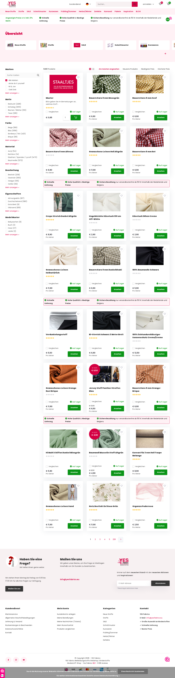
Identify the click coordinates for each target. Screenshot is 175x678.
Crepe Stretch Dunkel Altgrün (61, 216)
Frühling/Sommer (68, 11)
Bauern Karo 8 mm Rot (143, 151)
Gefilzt (13, 184)
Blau (12, 130)
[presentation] (160, 53)
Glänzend (14, 207)
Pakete (118, 11)
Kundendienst (75, 4)
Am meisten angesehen (109, 69)
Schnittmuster (39, 11)
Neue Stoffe (10, 11)
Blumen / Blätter (17, 110)
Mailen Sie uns (14, 588)
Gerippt (13, 181)
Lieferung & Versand (13, 621)
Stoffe (21, 11)
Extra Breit (14, 204)
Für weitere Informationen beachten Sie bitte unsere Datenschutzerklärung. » (88, 676)
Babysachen (15, 222)
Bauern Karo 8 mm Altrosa (59, 151)
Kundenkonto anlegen (66, 614)
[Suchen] (135, 4)
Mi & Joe (12, 86)
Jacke (12, 231)
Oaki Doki (12, 89)
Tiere (12, 113)
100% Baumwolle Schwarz (145, 269)
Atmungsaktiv (16, 198)
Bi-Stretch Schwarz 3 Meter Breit (106, 334)
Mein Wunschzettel (65, 625)
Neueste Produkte (130, 69)
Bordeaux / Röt (17, 133)
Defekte (97, 11)
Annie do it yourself (16, 83)
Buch (11, 225)
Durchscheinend (17, 201)
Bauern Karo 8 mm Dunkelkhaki (105, 269)
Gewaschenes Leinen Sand (60, 506)
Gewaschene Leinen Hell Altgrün (106, 151)
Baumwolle (15, 160)
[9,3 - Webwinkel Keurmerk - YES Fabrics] (167, 659)
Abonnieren (160, 583)
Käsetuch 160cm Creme (144, 216)
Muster (49, 98)
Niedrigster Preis (147, 69)
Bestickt (14, 174)
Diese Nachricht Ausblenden (132, 671)
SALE (29, 11)
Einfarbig (14, 107)
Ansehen (117, 117)
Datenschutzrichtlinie (14, 629)
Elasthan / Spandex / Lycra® (22, 157)
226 (114, 539)
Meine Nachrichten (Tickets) (69, 621)
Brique (13, 137)
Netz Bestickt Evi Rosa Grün (103, 506)
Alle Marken (13, 80)
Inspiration (128, 11)
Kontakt (8, 632)
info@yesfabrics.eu (69, 579)
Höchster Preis (164, 69)
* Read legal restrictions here (127, 588)
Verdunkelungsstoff (56, 334)
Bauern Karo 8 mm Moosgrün (104, 98)
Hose (12, 228)
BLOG (138, 11)
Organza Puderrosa (142, 506)
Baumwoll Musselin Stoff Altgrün (106, 452)
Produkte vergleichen (66, 629)
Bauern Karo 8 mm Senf (144, 98)
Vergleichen (53, 112)
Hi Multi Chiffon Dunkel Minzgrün (63, 452)
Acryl (12, 151)
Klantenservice (11, 614)
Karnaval (108, 11)
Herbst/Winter (85, 11)
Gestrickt (14, 178)
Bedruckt (14, 104)
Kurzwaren (53, 11)
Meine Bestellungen (65, 618)
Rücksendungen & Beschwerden (18, 625)
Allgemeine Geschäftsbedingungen (20, 618)
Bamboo (13, 154)
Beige (12, 127)
